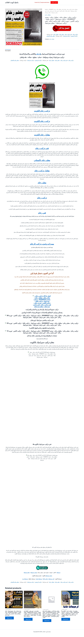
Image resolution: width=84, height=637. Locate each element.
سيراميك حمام (39, 579)
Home (46, 9)
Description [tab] (8, 50)
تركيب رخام (75, 34)
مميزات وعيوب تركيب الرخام (42, 244)
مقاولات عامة (74, 9)
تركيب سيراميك (66, 36)
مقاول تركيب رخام (42, 170)
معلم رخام (61, 34)
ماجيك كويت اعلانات (11, 2)
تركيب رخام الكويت (42, 111)
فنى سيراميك (51, 579)
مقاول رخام (55, 34)
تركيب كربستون (74, 36)
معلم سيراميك (27, 572)
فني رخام (42, 213)
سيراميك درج (25, 579)
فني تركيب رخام (68, 34)
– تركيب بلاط (46, 579)
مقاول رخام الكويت (42, 135)
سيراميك (58, 572)
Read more (9, 618)
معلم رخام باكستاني (50, 36)
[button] (54, 2)
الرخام (38, 54)
